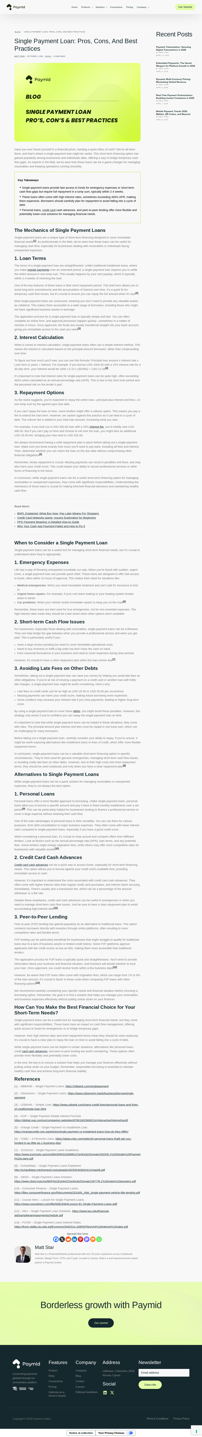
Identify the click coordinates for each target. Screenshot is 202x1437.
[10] (57, 848)
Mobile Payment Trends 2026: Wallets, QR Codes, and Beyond (173, 112)
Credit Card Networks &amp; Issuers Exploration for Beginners (56, 517)
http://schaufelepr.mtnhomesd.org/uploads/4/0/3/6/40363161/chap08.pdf (59, 1170)
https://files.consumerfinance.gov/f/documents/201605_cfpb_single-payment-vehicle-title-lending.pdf (77, 1192)
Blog (48, 56)
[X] (62, 1239)
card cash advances (34, 1051)
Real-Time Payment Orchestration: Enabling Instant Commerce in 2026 (175, 96)
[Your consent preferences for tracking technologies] (196, 1431)
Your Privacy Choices (111, 1432)
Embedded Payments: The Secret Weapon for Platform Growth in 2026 (175, 64)
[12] (115, 967)
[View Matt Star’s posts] (22, 1254)
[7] (113, 659)
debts (76, 711)
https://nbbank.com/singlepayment (87, 1086)
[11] (56, 907)
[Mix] (93, 1239)
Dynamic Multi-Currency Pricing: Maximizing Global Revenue (173, 80)
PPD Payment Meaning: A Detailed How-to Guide (48, 522)
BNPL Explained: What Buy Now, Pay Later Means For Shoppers (58, 513)
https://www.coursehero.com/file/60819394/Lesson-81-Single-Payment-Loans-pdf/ (65, 1204)
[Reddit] (68, 1239)
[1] (34, 240)
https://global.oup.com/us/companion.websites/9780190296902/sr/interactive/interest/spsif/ (71, 1120)
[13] (38, 982)
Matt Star (19, 56)
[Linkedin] (74, 1239)
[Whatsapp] (99, 1239)
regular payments (38, 269)
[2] (136, 293)
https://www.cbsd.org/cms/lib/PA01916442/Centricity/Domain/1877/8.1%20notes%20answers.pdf (75, 1181)
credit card (49, 210)
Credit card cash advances (31, 864)
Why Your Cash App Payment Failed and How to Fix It (51, 526)
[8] (124, 765)
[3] (79, 328)
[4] (106, 368)
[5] (40, 454)
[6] (124, 601)
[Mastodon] (86, 1239)
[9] (23, 808)
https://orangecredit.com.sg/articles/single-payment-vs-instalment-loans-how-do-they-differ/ (71, 1131)
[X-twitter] (112, 1392)
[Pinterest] (80, 1239)
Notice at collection (81, 1432)
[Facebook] (56, 1239)
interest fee (97, 426)
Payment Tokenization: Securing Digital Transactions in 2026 (173, 48)
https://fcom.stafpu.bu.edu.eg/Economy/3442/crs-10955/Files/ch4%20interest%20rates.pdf (71, 1226)
